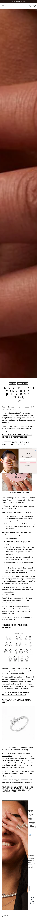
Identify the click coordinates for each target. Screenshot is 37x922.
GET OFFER (28, 462)
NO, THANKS (28, 465)
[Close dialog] (36, 450)
